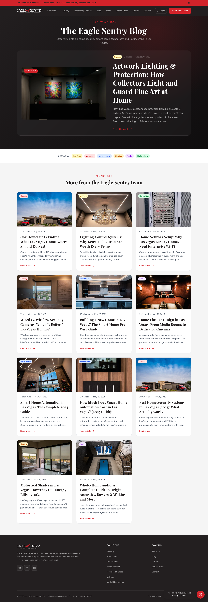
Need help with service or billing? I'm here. (179, 594)
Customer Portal (154, 596)
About (108, 10)
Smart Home (112, 556)
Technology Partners (83, 10)
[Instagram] (27, 568)
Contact (147, 10)
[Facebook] (19, 568)
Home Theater (113, 566)
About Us (156, 551)
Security (110, 551)
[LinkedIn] (34, 568)
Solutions (51, 10)
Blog (99, 10)
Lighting (110, 577)
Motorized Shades (115, 571)
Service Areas (122, 10)
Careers (136, 10)
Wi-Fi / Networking (115, 582)
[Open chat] (201, 595)
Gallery (66, 10)
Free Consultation (180, 10)
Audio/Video (112, 561)
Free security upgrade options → (81, 2)
